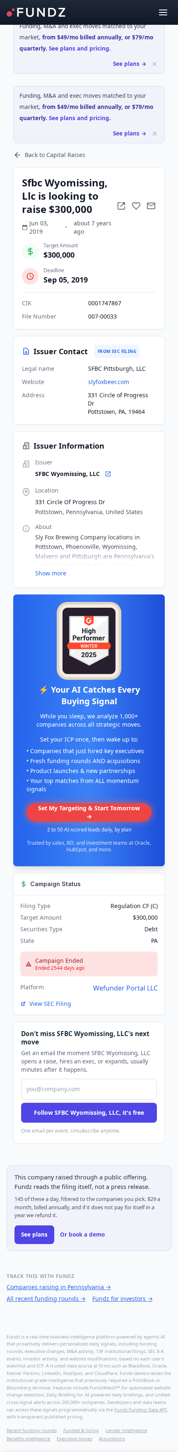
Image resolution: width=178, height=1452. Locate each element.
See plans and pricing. (80, 48)
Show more (50, 573)
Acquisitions (112, 1438)
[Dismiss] (155, 64)
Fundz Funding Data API (140, 1409)
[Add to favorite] (136, 206)
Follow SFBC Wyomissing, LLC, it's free (89, 1112)
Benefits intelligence (28, 1438)
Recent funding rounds (32, 1430)
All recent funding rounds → (46, 1298)
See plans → (130, 64)
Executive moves (74, 1438)
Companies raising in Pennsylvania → (59, 1287)
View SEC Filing (50, 1003)
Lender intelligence (126, 1430)
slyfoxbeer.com (108, 382)
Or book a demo (82, 1234)
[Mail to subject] (151, 206)
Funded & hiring (81, 1430)
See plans (34, 1234)
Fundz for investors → (122, 1298)
